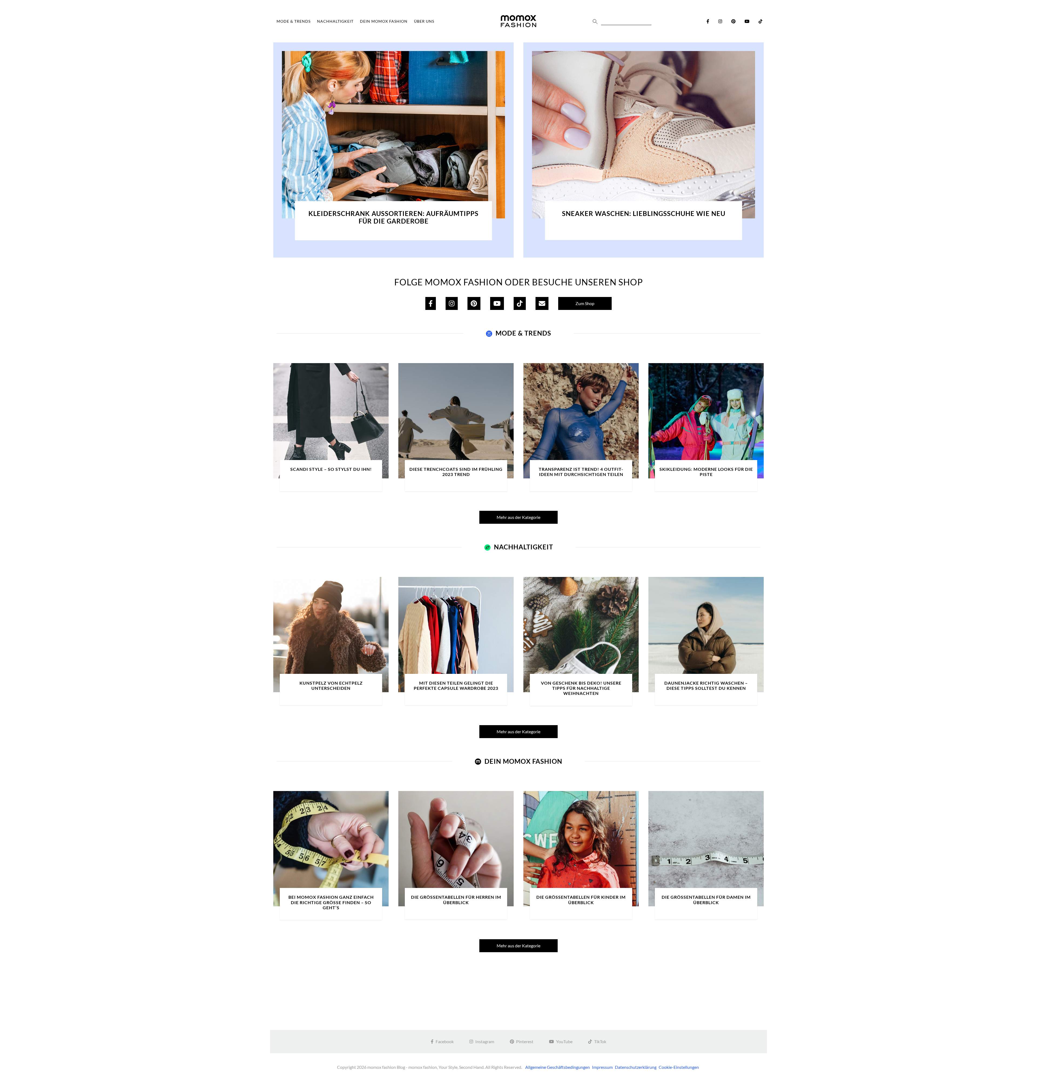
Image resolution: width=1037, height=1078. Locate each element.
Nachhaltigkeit (335, 21)
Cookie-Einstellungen (679, 1067)
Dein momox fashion (384, 21)
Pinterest (524, 1041)
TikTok (600, 1041)
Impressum (602, 1067)
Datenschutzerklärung (635, 1067)
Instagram (484, 1041)
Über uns (424, 21)
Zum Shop (584, 303)
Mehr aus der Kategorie (518, 517)
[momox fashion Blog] (518, 21)
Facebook (445, 1041)
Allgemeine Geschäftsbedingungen (557, 1067)
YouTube (564, 1041)
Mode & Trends (294, 21)
